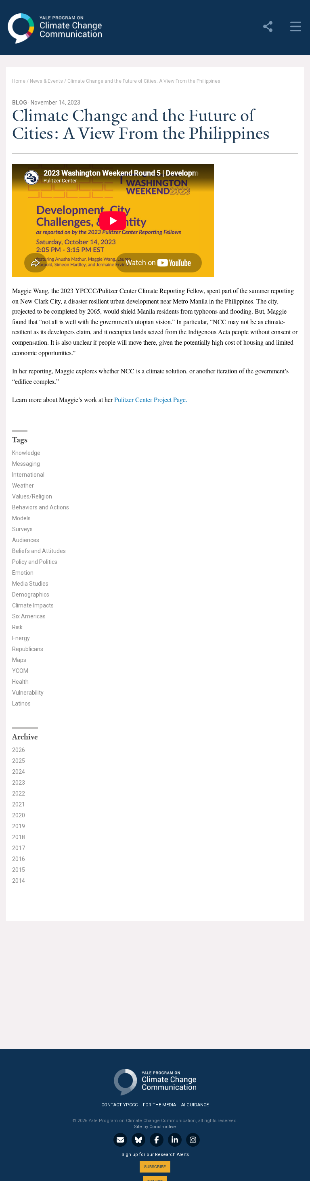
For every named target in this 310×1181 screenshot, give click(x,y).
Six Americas (29, 616)
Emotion (23, 573)
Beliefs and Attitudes (39, 551)
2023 (18, 782)
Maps (19, 660)
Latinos (21, 703)
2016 (18, 859)
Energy (21, 638)
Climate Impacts (33, 605)
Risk (17, 627)
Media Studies (30, 583)
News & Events (46, 81)
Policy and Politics (34, 562)
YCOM (20, 671)
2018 (18, 837)
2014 (18, 880)
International (28, 474)
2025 (18, 761)
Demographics (30, 594)
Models (21, 518)
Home (18, 81)
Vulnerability (28, 692)
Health (20, 681)
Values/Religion (32, 496)
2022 (18, 793)
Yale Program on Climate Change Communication (54, 28)
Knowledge (26, 453)
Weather (23, 485)
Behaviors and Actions (40, 507)
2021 (18, 804)
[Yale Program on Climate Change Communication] (155, 1080)
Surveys (22, 529)
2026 (18, 750)
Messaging (26, 464)
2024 (18, 771)
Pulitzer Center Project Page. (150, 399)
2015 (18, 870)
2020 (18, 815)
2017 (18, 848)
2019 (18, 826)
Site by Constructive (155, 1126)
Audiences (25, 540)
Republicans (27, 649)
